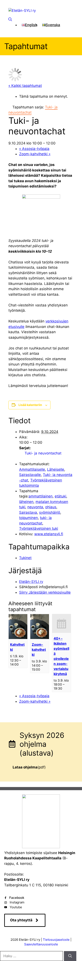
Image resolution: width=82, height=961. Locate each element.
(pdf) (29, 767)
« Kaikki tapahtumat (25, 86)
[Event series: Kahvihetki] (21, 664)
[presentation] (18, 638)
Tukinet (25, 558)
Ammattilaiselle (32, 469)
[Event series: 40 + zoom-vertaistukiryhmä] (64, 688)
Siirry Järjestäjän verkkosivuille (45, 592)
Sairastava (28, 512)
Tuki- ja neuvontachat (43, 453)
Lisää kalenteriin (30, 405)
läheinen (26, 502)
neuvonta (35, 507)
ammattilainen (41, 496)
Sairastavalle (30, 475)
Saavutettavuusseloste (41, 944)
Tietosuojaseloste (56, 940)
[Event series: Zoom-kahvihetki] (42, 669)
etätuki (60, 496)
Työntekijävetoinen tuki (38, 528)
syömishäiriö (49, 512)
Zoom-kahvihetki (34, 154)
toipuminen (28, 518)
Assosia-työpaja (34, 149)
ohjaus (50, 507)
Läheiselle (55, 469)
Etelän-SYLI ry (31, 582)
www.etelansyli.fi (48, 534)
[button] (10, 19)
